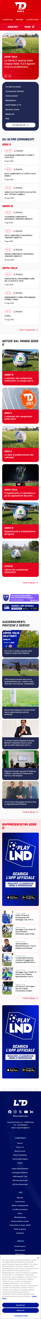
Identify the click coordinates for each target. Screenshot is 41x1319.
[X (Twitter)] (20, 1112)
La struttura (32, 20)
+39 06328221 (22, 1125)
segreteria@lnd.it (23, 1128)
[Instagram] (15, 1112)
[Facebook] (10, 1112)
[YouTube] (26, 1112)
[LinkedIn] (31, 1112)
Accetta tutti (20, 1305)
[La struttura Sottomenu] (40, 19)
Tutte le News (29, 583)
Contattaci (8, 20)
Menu (27, 26)
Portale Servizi (19, 125)
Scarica (19, 151)
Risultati (13, 26)
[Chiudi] (38, 1258)
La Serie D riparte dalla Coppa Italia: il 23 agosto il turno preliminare (19, 63)
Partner (19, 20)
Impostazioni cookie (21, 1315)
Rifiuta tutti (20, 1310)
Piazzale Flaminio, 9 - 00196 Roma (20, 1122)
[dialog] (20, 1287)
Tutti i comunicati (27, 330)
